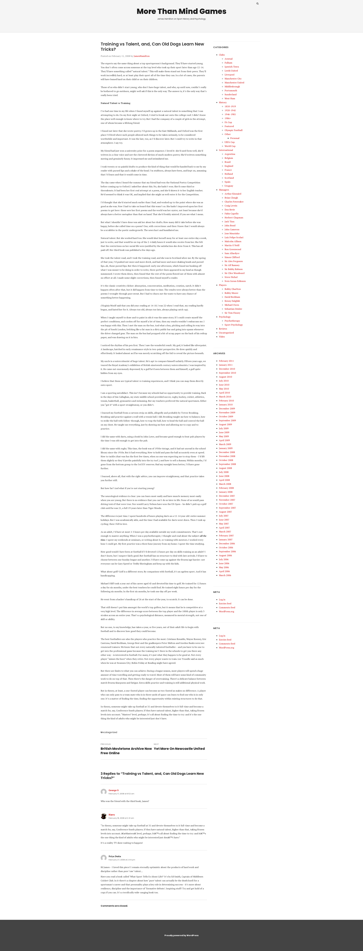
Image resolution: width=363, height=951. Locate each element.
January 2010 (226, 404)
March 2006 (225, 575)
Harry (112, 814)
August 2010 (225, 376)
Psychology (225, 316)
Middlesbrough (232, 86)
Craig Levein (231, 205)
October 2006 (226, 547)
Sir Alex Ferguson (234, 261)
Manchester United (234, 82)
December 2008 (227, 452)
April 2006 (224, 571)
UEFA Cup (230, 142)
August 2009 (225, 424)
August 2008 (225, 468)
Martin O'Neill (232, 245)
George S (114, 790)
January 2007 (226, 539)
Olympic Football (233, 130)
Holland (229, 173)
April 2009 (224, 440)
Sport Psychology (234, 324)
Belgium (229, 158)
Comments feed (227, 607)
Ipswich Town (232, 66)
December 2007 (227, 495)
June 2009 (224, 432)
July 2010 (224, 380)
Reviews (223, 328)
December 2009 (227, 408)
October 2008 (226, 460)
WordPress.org (226, 611)
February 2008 (226, 487)
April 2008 (224, 480)
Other (228, 134)
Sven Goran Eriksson (235, 281)
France (228, 169)
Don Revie (230, 209)
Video (222, 336)
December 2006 (227, 543)
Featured (229, 126)
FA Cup (228, 122)
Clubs (222, 54)
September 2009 (227, 420)
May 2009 (224, 436)
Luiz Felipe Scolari (234, 237)
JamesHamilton (142, 56)
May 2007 (224, 523)
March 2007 (225, 531)
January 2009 (226, 448)
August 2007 (225, 511)
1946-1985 (230, 114)
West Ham (230, 98)
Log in (222, 599)
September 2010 (227, 372)
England (229, 165)
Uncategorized (226, 332)
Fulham (228, 62)
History (223, 102)
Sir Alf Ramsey (232, 265)
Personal (234, 138)
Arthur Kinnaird (233, 193)
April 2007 (224, 527)
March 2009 (225, 444)
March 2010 (225, 396)
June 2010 (224, 384)
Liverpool (229, 74)
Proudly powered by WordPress (181, 935)
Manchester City (233, 78)
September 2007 (227, 507)
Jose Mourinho (232, 233)
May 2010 (224, 388)
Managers (224, 189)
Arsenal (229, 58)
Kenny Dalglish (232, 300)
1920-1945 (230, 110)
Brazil (228, 161)
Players (222, 285)
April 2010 (224, 392)
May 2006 (224, 567)
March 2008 (225, 483)
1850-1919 (230, 106)
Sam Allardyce (232, 253)
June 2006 (224, 563)
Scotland (229, 177)
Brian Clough (231, 197)
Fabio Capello (232, 213)
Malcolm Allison (233, 241)
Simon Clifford (232, 257)
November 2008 (227, 456)
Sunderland (231, 94)
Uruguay (229, 185)
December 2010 (227, 368)
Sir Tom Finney (232, 312)
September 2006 (227, 551)
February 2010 (226, 400)
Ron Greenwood (233, 249)
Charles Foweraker (234, 201)
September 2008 (227, 464)
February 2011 (226, 360)
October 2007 (226, 503)
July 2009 (224, 428)
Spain (227, 181)
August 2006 (225, 555)
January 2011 (226, 364)
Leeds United (231, 70)
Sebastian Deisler (233, 308)
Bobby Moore (231, 293)
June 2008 (224, 476)
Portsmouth (231, 90)
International (226, 150)
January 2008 (226, 491)
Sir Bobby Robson (234, 269)
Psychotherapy (232, 320)
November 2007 (227, 499)
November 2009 (227, 412)
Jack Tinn (229, 221)
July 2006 (224, 559)
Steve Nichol (231, 277)
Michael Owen (232, 304)
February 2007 (226, 535)
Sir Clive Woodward (234, 273)
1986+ (228, 118)
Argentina (230, 154)
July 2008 (224, 472)
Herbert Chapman (234, 217)
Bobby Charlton (233, 289)
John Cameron (232, 229)
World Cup (230, 146)
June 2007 (224, 519)
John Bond (230, 225)
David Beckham (232, 296)
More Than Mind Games (181, 11)
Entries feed (225, 603)
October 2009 (226, 416)
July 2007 (224, 515)
